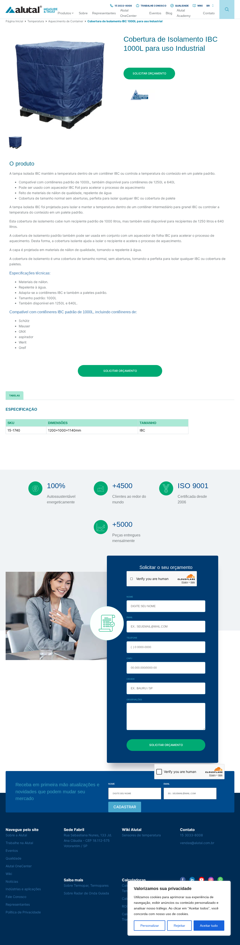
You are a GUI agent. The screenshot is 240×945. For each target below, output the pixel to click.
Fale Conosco (16, 897)
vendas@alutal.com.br (197, 843)
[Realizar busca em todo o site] (226, 9)
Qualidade (13, 858)
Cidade (131, 679)
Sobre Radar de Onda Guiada (86, 893)
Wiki (9, 874)
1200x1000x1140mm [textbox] (64, 430)
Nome (130, 596)
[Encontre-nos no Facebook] (183, 879)
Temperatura (35, 21)
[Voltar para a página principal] (32, 9)
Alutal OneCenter (19, 866)
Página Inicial (14, 21)
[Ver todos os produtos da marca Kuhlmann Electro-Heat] (139, 94)
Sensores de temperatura (141, 835)
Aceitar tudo (209, 925)
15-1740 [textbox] (14, 430)
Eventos (12, 851)
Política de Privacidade (23, 912)
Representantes (18, 904)
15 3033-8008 (191, 835)
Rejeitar (179, 925)
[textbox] (26, 423)
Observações (134, 699)
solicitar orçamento (149, 73)
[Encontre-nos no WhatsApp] (220, 879)
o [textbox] (148, 423)
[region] (179, 908)
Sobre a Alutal (16, 835)
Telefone (132, 637)
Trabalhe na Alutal (19, 843)
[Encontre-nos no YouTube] (201, 879)
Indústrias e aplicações (23, 889)
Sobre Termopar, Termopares (86, 885)
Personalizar (149, 925)
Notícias (12, 881)
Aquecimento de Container (65, 21)
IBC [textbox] (142, 430)
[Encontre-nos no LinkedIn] (192, 879)
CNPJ (129, 658)
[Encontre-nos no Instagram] (211, 879)
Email (130, 617)
